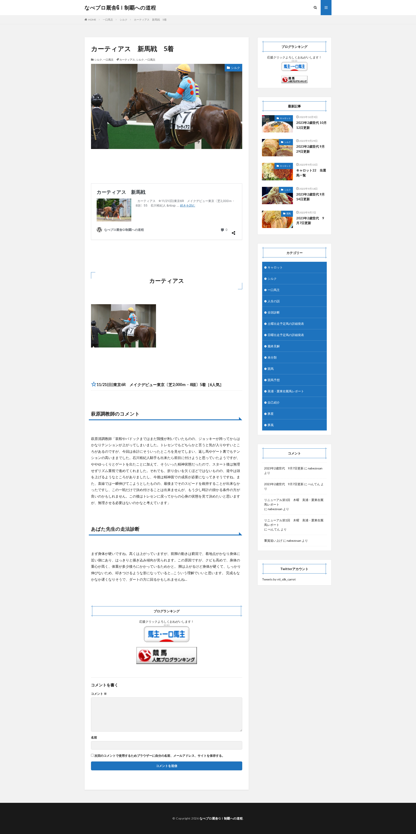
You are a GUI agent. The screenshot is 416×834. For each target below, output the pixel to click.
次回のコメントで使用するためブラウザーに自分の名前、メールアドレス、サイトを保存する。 (159, 755)
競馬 (288, 213)
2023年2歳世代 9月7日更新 (310, 220)
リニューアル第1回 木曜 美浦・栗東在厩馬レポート (293, 502)
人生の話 (274, 301)
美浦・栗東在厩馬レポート (286, 391)
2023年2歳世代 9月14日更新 (310, 196)
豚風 (271, 425)
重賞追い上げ (273, 540)
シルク (123, 19)
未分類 (272, 357)
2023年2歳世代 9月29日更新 (310, 148)
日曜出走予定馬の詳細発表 (286, 335)
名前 (94, 737)
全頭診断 (274, 312)
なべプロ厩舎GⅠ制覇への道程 (120, 7)
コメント (99, 693)
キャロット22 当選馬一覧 (311, 172)
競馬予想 (274, 380)
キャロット (285, 118)
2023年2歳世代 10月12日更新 (311, 125)
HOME (92, 19)
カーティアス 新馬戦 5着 (150, 19)
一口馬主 (108, 19)
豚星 (271, 413)
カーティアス (127, 59)
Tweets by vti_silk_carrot (279, 579)
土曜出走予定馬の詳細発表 (286, 323)
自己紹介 (274, 402)
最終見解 (274, 346)
